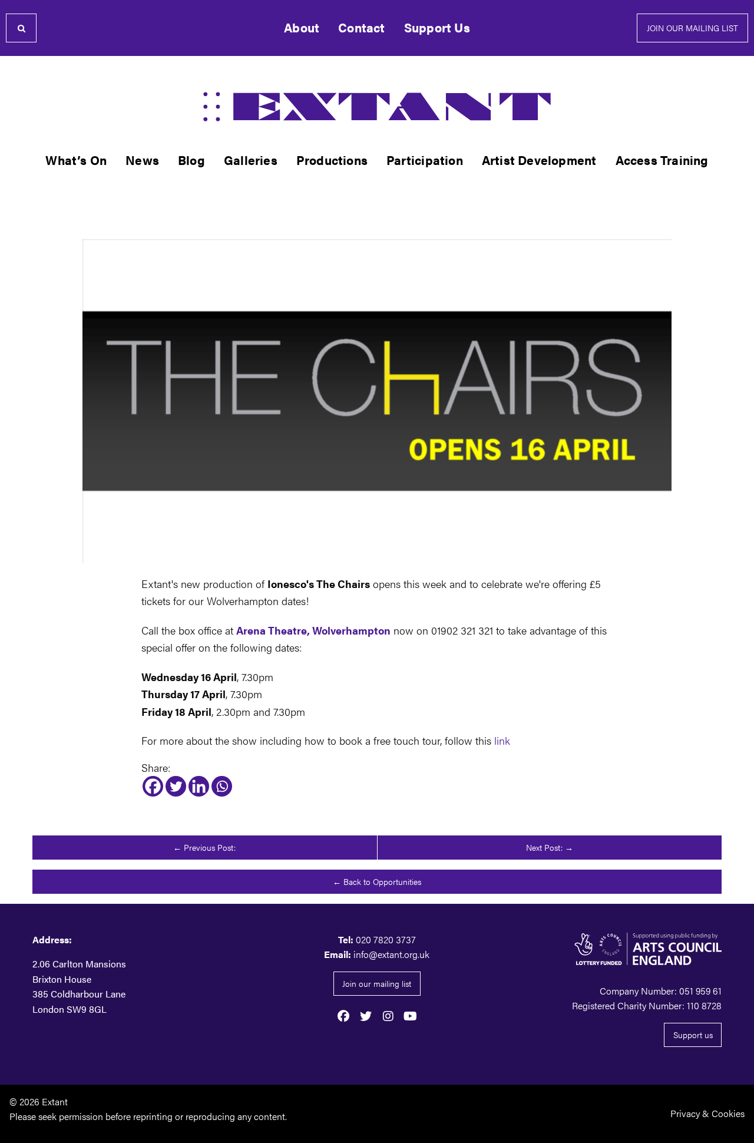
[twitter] (366, 1015)
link (502, 740)
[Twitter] (176, 786)
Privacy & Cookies (707, 1113)
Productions (332, 160)
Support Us (437, 27)
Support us (693, 1034)
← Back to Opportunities (377, 881)
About (301, 27)
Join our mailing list (692, 28)
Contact (361, 27)
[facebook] (343, 1015)
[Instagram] (388, 1015)
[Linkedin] (198, 786)
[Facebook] (153, 786)
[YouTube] (410, 1015)
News (142, 160)
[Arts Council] (613, 948)
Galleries (250, 160)
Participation (424, 160)
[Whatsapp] (221, 786)
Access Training (662, 160)
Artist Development (539, 160)
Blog (191, 160)
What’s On (76, 160)
